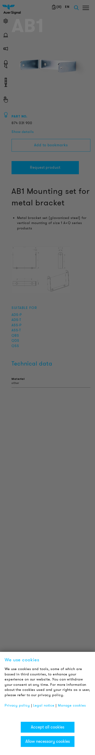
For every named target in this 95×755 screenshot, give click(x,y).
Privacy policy (17, 705)
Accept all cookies (47, 727)
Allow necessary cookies (47, 741)
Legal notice (43, 705)
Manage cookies (72, 705)
